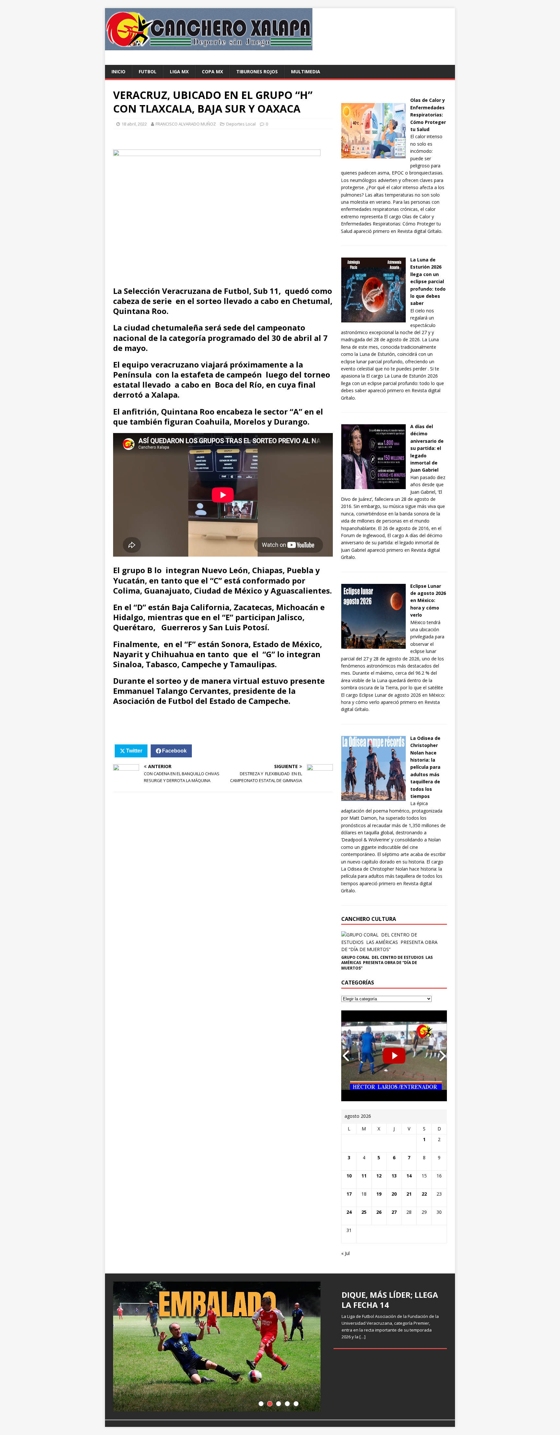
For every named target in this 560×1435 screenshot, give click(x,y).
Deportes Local (241, 124)
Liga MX (179, 71)
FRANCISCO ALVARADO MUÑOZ (186, 124)
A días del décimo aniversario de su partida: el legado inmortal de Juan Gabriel (427, 448)
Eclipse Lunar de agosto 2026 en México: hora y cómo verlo (428, 600)
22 (424, 1194)
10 (349, 1176)
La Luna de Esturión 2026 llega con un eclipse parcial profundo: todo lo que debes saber (428, 281)
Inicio (118, 71)
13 (394, 1176)
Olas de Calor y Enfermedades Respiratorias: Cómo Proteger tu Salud (428, 114)
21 (409, 1194)
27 (394, 1212)
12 (378, 1176)
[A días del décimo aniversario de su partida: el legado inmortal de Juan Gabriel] (373, 485)
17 (349, 1194)
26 (378, 1212)
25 (364, 1212)
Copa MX (212, 71)
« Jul (345, 1253)
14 (409, 1176)
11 (364, 1176)
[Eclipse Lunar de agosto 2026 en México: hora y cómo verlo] (373, 645)
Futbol (148, 71)
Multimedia (305, 71)
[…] (362, 1337)
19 (378, 1194)
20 (394, 1194)
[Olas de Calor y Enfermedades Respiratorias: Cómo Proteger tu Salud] (373, 159)
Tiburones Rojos (257, 71)
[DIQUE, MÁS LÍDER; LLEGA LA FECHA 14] (280, 1346)
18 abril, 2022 (134, 124)
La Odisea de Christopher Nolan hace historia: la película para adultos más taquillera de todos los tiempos (425, 767)
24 (349, 1212)
